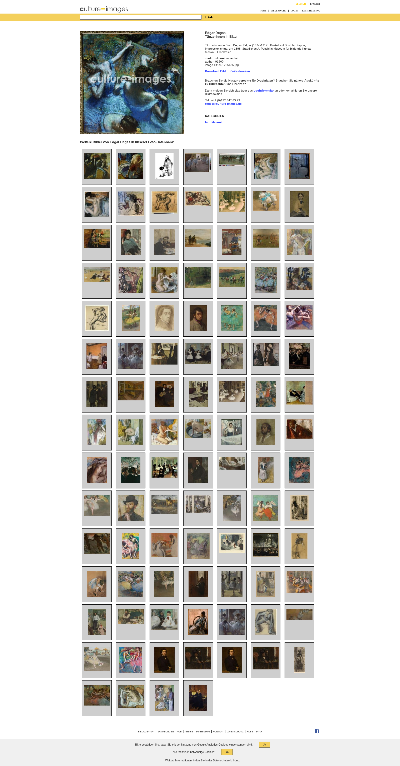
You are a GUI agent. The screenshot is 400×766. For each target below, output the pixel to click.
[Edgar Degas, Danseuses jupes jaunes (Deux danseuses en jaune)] (131, 330)
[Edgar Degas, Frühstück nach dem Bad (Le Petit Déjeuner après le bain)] (131, 292)
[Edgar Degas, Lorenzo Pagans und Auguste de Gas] (164, 406)
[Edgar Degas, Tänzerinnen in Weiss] (97, 514)
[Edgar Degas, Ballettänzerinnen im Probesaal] (198, 171)
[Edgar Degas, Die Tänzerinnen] (299, 328)
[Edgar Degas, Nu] (97, 330)
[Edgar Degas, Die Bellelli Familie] (198, 363)
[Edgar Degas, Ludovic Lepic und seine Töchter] (164, 628)
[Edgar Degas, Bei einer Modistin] (299, 289)
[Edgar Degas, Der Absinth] (198, 406)
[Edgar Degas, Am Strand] (97, 281)
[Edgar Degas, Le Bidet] (299, 520)
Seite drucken (240, 71)
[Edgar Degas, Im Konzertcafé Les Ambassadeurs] (266, 406)
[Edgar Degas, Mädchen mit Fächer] (299, 558)
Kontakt (218, 731)
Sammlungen (166, 731)
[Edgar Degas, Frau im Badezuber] (164, 292)
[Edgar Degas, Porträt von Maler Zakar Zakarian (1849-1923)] (131, 520)
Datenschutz (235, 731)
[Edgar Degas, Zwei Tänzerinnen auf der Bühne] (164, 595)
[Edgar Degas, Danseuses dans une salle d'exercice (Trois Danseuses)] (231, 595)
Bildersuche (278, 11)
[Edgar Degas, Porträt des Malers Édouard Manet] (164, 178)
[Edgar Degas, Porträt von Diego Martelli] (131, 623)
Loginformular (264, 90)
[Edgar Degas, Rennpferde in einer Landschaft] (232, 286)
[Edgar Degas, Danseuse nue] (266, 633)
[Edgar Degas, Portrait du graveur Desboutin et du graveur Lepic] (266, 668)
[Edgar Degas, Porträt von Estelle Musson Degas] (97, 246)
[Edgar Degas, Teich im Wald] (198, 287)
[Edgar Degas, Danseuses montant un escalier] (299, 618)
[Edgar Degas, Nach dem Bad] (164, 212)
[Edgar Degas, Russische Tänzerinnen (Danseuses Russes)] (265, 520)
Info (259, 731)
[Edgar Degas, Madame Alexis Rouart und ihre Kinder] (198, 558)
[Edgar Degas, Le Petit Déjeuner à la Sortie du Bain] (164, 709)
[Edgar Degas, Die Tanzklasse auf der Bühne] (232, 210)
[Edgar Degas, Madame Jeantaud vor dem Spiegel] (266, 365)
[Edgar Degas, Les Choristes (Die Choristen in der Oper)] (299, 592)
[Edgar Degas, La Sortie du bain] (164, 444)
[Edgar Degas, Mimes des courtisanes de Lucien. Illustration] (232, 551)
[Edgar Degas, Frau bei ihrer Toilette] (131, 214)
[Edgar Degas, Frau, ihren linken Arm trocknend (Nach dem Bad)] (131, 706)
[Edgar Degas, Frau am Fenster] (198, 595)
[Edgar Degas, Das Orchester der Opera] (299, 368)
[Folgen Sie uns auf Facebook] (317, 732)
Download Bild (215, 71)
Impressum (203, 731)
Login (294, 11)
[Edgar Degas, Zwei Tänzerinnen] (232, 330)
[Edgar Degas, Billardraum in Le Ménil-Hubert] (131, 399)
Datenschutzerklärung (226, 760)
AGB (179, 731)
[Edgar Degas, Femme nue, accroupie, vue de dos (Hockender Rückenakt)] (265, 595)
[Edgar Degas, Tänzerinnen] (198, 205)
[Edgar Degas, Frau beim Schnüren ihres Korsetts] (266, 482)
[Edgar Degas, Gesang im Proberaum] (96, 368)
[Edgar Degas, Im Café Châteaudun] (164, 254)
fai (207, 122)
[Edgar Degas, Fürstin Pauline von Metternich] (299, 216)
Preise (189, 731)
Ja (264, 744)
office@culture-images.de (223, 103)
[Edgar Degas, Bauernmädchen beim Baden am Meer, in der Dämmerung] (97, 552)
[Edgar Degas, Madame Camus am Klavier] (198, 709)
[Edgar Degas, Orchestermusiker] (130, 482)
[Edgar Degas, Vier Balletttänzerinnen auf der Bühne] (97, 704)
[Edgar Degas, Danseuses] (232, 633)
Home (263, 11)
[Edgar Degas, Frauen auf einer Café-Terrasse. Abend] (198, 512)
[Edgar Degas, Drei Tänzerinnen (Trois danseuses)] (266, 292)
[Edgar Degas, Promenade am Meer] (198, 246)
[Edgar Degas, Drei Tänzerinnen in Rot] (299, 482)
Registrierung (311, 11)
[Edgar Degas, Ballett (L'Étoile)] (232, 520)
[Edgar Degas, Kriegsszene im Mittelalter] (164, 513)
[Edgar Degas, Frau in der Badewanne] (130, 178)
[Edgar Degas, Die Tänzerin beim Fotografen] (299, 178)
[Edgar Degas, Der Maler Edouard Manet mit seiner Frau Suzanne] (299, 403)
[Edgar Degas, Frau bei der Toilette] (198, 436)
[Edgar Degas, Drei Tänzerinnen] (130, 595)
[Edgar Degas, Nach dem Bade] (266, 178)
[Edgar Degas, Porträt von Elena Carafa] (131, 254)
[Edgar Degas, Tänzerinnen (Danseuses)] (130, 368)
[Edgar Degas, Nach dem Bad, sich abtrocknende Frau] (97, 482)
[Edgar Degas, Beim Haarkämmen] (164, 556)
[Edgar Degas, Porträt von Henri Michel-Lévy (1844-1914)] (97, 633)
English (315, 4)
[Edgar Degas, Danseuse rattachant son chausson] (266, 209)
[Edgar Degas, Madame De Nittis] (198, 633)
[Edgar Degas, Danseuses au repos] (130, 671)
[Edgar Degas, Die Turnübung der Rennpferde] (232, 164)
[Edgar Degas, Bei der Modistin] (97, 178)
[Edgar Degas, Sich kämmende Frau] (97, 216)
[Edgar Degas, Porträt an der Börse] (97, 406)
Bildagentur (146, 731)
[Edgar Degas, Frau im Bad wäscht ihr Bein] (232, 468)
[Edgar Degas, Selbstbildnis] (164, 330)
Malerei (216, 122)
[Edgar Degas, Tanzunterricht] (232, 368)
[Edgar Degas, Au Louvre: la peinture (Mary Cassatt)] (299, 671)
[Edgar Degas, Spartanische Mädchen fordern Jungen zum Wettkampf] (266, 246)
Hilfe (250, 731)
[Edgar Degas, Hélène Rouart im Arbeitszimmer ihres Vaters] (231, 254)
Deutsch (301, 4)
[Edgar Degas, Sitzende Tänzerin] (96, 595)
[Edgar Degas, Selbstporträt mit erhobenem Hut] (198, 482)
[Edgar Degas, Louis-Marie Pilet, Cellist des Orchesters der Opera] (164, 363)
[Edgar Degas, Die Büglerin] (231, 444)
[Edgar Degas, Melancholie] (299, 438)
